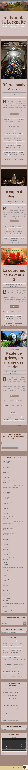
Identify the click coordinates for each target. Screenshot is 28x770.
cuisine (19, 650)
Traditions (12, 188)
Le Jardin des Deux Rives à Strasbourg (12, 516)
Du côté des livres (7, 471)
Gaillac (14, 138)
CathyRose (5, 705)
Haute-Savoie (6, 659)
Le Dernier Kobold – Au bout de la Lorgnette (13, 712)
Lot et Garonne (7, 664)
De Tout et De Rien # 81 (8, 557)
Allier (14, 119)
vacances (7, 159)
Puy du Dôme (13, 154)
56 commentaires (21, 326)
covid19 (6, 407)
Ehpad (14, 133)
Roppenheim (17, 417)
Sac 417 (22, 154)
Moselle (8, 147)
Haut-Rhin (21, 138)
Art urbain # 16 (6, 512)
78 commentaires (21, 242)
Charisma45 (5, 702)
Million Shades (20, 767)
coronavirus (10, 131)
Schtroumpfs (15, 671)
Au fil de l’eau (10, 121)
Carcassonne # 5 (7, 552)
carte (11, 645)
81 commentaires (21, 425)
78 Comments (14, 203)
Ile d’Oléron (7, 140)
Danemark (5, 652)
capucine (16, 124)
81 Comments (14, 373)
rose (21, 669)
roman (5, 669)
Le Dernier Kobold (7, 461)
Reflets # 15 (5, 562)
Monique (5, 692)
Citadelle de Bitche (16, 405)
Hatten (22, 407)
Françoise (6, 138)
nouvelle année (18, 233)
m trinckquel (5, 708)
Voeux (16, 80)
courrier (5, 650)
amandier (21, 119)
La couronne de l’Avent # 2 (14, 275)
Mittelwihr (18, 145)
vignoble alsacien (19, 419)
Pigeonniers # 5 (6, 593)
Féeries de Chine (11, 135)
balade (5, 643)
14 (17, 744)
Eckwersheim (9, 316)
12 (10, 744)
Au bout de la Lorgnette (14, 20)
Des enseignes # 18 (7, 466)
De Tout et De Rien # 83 (8, 480)
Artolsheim (20, 311)
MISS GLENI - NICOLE (8, 717)
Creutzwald (14, 407)
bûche (9, 124)
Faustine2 (5, 720)
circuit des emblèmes (14, 128)
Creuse (8, 133)
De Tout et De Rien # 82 (8, 543)
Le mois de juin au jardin (8, 610)
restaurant (16, 666)
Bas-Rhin (19, 121)
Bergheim (19, 643)
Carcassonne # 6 (7, 538)
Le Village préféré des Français (14, 414)
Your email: (4, 441)
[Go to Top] (24, 767)
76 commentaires (21, 163)
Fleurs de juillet (6, 492)
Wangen (21, 159)
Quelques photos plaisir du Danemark (11, 574)
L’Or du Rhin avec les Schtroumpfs (11, 713)
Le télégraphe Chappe (8, 528)
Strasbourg (14, 238)
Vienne (20, 676)
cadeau (5, 645)
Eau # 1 (4, 588)
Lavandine (19, 94)
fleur (9, 657)
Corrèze (18, 131)
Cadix (6, 405)
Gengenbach (9, 318)
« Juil (3, 753)
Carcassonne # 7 (7, 497)
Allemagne (11, 311)
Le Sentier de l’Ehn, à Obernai (10, 502)
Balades (12, 80)
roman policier (13, 669)
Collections (10, 266)
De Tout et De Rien (16, 652)
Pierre (21, 152)
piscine (6, 154)
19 (10, 746)
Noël (20, 147)
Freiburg (18, 316)
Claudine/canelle (6, 688)
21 (17, 746)
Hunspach (13, 412)
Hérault (23, 659)
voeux (14, 159)
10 (2, 744)
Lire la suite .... (14, 114)
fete (19, 135)
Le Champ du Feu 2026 (8, 507)
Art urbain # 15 (6, 547)
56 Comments (14, 286)
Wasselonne (9, 161)
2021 (9, 119)
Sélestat (6, 238)
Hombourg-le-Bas (17, 410)
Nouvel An (8, 233)
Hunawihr (15, 659)
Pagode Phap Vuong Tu (10, 152)
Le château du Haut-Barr (8, 533)
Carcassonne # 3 (7, 598)
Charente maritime (14, 126)
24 (2, 748)
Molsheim (19, 231)
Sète (13, 673)
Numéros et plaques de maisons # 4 (11, 579)
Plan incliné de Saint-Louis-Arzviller (11, 476)
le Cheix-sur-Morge (18, 140)
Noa (15, 147)
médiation (9, 145)
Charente (18, 645)
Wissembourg (18, 161)
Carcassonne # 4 (7, 583)
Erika (20, 133)
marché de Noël (18, 664)
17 (2, 746)
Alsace (12, 226)
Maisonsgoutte (10, 231)
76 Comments (14, 96)
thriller (5, 676)
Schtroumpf (6, 671)
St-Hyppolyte (7, 419)
